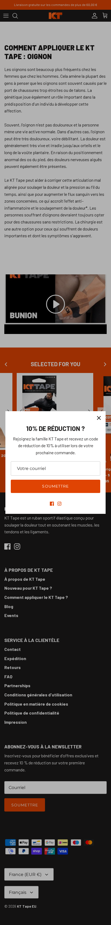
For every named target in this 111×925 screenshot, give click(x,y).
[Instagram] (59, 504)
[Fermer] (99, 418)
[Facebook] (52, 504)
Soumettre (55, 486)
